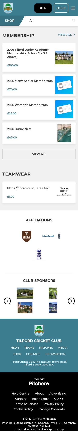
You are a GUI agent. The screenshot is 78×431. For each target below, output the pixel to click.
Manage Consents (52, 409)
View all (65, 34)
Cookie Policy (23, 409)
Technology (40, 399)
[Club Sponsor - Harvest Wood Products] (53, 308)
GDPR (58, 399)
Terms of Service (26, 404)
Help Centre (20, 393)
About (39, 393)
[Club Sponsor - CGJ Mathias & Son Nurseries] (53, 294)
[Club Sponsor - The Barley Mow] (25, 294)
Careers (20, 399)
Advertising (57, 393)
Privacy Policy (54, 404)
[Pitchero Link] (39, 384)
